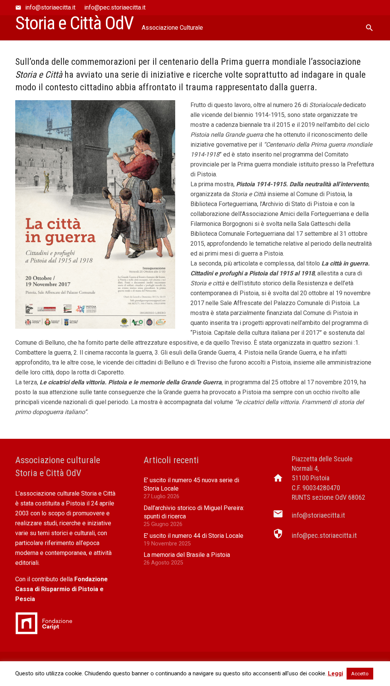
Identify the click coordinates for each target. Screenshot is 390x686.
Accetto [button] (360, 673)
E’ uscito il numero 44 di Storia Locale (193, 535)
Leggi (335, 673)
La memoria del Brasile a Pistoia (187, 554)
